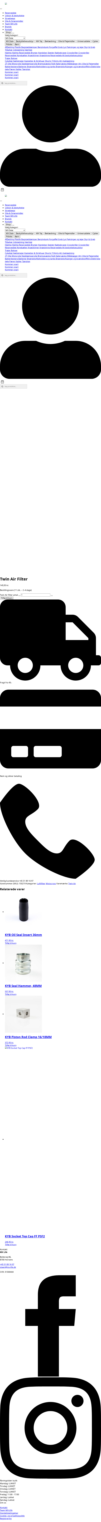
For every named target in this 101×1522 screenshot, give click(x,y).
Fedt (53, 63)
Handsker (43, 52)
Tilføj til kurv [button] (10, 943)
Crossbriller (72, 52)
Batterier (22, 66)
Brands (8, 26)
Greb (60, 47)
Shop (8, 32)
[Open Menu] (1, 8)
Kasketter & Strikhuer (34, 61)
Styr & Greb (89, 47)
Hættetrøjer (18, 61)
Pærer (12, 69)
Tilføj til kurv (6, 598)
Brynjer (34, 52)
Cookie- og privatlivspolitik (12, 1515)
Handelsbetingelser (9, 1513)
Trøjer (8, 58)
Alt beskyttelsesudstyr (72, 55)
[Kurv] (2, 189)
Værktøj (28, 50)
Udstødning (19, 50)
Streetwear (10, 18)
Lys (65, 47)
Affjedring (10, 47)
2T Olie (8, 63)
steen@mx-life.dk (8, 1267)
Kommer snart (11, 72)
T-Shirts (55, 61)
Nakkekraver (61, 52)
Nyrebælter (22, 55)
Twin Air (72, 883)
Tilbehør (9, 50)
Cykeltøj (9, 61)
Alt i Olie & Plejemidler (88, 63)
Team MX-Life (11, 23)
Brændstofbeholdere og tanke (41, 66)
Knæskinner (34, 55)
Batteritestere (11, 66)
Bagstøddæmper (29, 47)
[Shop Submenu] (13, 225)
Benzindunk (43, 47)
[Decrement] (19, 595)
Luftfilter (41, 883)
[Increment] (52, 595)
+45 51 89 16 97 (7, 1264)
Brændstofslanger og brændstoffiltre (73, 66)
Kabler (19, 69)
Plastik (18, 47)
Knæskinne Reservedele (51, 55)
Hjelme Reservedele (21, 52)
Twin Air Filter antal (9, 595)
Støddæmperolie (30, 63)
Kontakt (8, 29)
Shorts (48, 61)
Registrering (6, 1518)
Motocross (51, 883)
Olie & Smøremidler (14, 21)
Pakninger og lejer (75, 47)
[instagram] (50, 1478)
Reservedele (10, 12)
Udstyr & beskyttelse (14, 15)
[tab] (10, 41)
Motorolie (17, 63)
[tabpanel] (53, 48)
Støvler (51, 52)
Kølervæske (61, 63)
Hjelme (8, 52)
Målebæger (72, 63)
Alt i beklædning (66, 61)
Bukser (14, 58)
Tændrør (26, 69)
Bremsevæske (44, 63)
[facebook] (50, 1375)
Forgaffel (53, 47)
